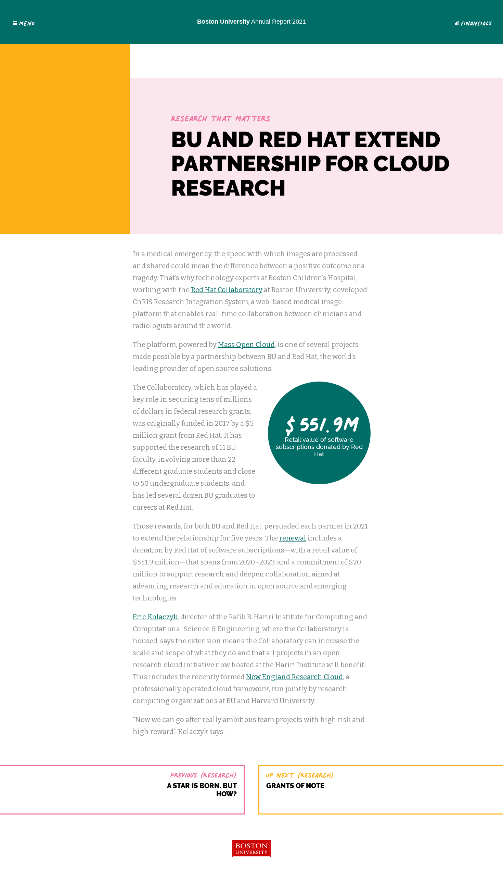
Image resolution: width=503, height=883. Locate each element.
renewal (292, 538)
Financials (476, 21)
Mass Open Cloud (246, 344)
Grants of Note (295, 786)
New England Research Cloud (294, 677)
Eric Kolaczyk (155, 617)
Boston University (251, 848)
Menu (27, 21)
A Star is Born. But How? (202, 790)
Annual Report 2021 (251, 21)
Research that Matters (221, 116)
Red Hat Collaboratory (226, 290)
